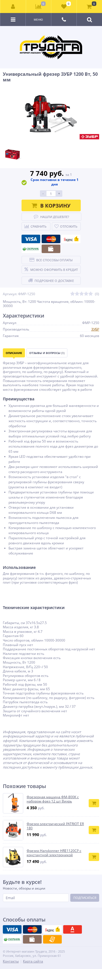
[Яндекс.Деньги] (71, 239)
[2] (77, 294)
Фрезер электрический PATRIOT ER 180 (55, 826)
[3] (81, 294)
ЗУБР (95, 329)
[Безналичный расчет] (52, 939)
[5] (90, 294)
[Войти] (13, 6)
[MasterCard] (51, 239)
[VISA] (31, 239)
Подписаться (84, 897)
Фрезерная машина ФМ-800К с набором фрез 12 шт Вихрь (53, 799)
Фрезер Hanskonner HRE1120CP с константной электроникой (54, 853)
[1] (72, 294)
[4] (86, 294)
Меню (38, 19)
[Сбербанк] (31, 249)
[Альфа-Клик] (72, 929)
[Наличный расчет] (51, 249)
